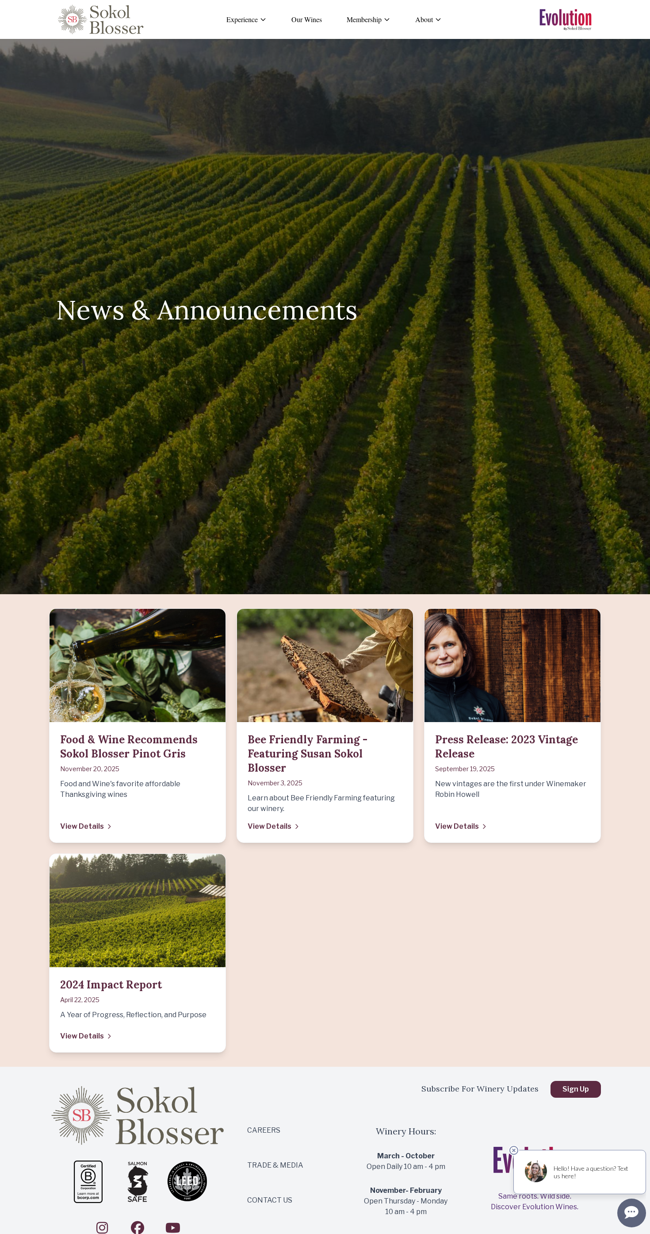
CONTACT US (269, 1200)
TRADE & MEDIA (275, 1165)
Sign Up (575, 1089)
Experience (242, 19)
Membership (364, 19)
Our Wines (306, 19)
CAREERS (263, 1130)
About (424, 19)
